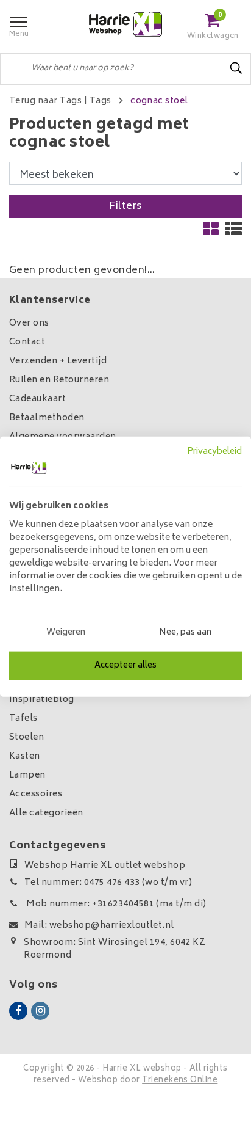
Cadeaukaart (37, 399)
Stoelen (26, 737)
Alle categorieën (46, 813)
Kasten (24, 756)
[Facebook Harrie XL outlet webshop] (18, 1011)
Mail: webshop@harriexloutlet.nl (99, 925)
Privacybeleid (214, 451)
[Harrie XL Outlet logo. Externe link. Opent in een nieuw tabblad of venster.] (28, 468)
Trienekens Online (179, 1081)
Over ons (29, 323)
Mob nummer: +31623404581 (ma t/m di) (115, 904)
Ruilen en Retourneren (59, 380)
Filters (125, 206)
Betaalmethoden (47, 418)
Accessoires (35, 794)
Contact (27, 342)
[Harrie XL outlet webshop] (125, 25)
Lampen (27, 775)
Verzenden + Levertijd (58, 361)
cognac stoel (159, 101)
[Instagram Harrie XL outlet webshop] (40, 1011)
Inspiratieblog (41, 699)
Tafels (23, 718)
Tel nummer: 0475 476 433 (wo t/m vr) (108, 883)
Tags (100, 101)
